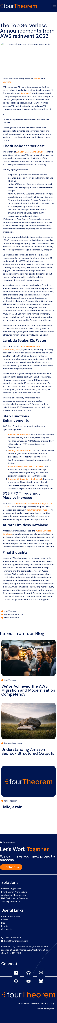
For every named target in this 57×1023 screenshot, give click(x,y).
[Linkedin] (16, 972)
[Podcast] (16, 981)
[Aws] (41, 972)
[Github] (28, 972)
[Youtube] (28, 981)
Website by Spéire (45, 1008)
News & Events (11, 617)
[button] (54, 6)
